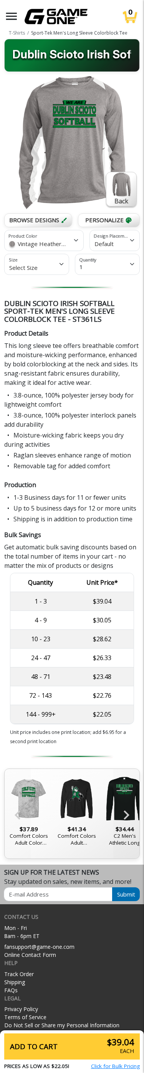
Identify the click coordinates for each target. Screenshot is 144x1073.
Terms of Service (25, 1017)
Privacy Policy (21, 1009)
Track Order (19, 974)
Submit (126, 894)
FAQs (11, 990)
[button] (11, 16)
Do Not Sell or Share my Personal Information (61, 1025)
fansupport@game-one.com (39, 946)
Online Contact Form (30, 954)
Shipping (14, 982)
